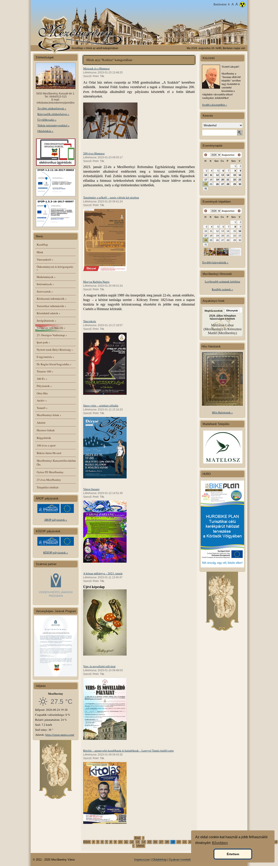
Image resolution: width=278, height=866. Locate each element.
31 (205, 188)
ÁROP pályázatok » (55, 520)
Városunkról (45, 259)
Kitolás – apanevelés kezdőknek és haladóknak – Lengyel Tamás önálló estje (128, 750)
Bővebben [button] (220, 843)
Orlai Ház (42, 393)
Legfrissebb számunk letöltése (222, 281)
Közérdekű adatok (48, 313)
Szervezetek (45, 291)
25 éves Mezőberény (49, 480)
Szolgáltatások (46, 320)
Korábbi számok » (222, 289)
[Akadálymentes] (242, 5)
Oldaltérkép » (45, 131)
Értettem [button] (233, 854)
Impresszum (142, 859)
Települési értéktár (47, 487)
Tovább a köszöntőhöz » (214, 104)
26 (217, 184)
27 (222, 184)
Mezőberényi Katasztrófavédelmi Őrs (56, 462)
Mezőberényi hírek (49, 415)
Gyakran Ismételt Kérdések (186, 859)
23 (239, 179)
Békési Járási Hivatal (49, 453)
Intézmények (45, 284)
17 (161, 841)
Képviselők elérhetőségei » (53, 114)
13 (137, 841)
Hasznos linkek (46, 430)
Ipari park (43, 342)
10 (120, 841)
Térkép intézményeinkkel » (53, 125)
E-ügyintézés (45, 357)
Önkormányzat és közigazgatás (55, 268)
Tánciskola (89, 321)
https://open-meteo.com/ (59, 735)
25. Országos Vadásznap (52, 335)
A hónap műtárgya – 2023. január (102, 573)
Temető (42, 408)
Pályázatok (44, 386)
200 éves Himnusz (94, 153)
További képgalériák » (215, 262)
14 (143, 841)
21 (184, 841)
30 (239, 184)
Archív (42, 400)
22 (190, 841)
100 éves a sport (46, 445)
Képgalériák (44, 438)
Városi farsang (91, 489)
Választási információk (51, 328)
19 (217, 179)
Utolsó (140, 845)
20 (178, 841)
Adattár (41, 423)
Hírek (40, 252)
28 (228, 184)
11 (126, 841)
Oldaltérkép (159, 859)
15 (149, 841)
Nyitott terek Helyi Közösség (55, 350)
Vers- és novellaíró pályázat (99, 666)
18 (167, 841)
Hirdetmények (46, 277)
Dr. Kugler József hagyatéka (54, 364)
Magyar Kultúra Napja (96, 282)
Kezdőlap (77, 48)
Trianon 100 (45, 371)
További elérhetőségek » (51, 108)
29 (234, 184)
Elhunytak (232, 310)
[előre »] (239, 155)
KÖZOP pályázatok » (55, 552)
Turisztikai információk (51, 306)
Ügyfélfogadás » (46, 120)
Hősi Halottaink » (222, 412)
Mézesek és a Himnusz (96, 68)
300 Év (42, 379)
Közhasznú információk (52, 299)
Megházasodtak (214, 310)
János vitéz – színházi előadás (100, 405)
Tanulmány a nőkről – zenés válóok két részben (111, 197)
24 (205, 184)
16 (155, 841)
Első (137, 838)
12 (131, 841)
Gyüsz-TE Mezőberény (50, 472)
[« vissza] (206, 155)
